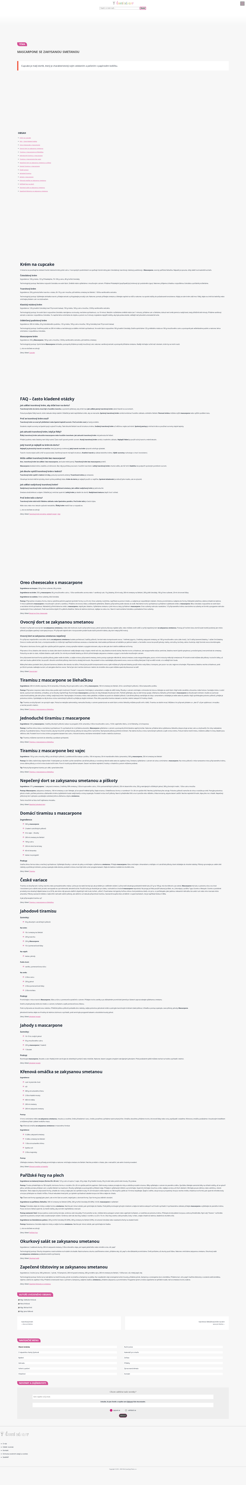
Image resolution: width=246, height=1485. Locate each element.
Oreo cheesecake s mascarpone (30, 145)
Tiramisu (32, 871)
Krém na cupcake (25, 138)
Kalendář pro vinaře (131, 1352)
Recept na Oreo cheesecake (38, 613)
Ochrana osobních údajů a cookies (15, 1454)
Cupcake (32, 353)
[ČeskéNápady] (123, 5)
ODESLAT (123, 1415)
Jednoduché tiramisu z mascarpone (31, 156)
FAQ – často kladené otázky (28, 141)
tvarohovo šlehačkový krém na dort (212, 1322)
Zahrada (21, 1363)
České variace (24, 170)
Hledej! (143, 8)
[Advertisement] (57, 25)
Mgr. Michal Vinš (26, 1307)
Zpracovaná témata (131, 1368)
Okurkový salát (34, 1258)
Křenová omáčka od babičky (38, 1167)
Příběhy (127, 1363)
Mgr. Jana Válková (26, 1311)
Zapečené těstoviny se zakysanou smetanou (34, 191)
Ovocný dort (33, 671)
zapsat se (116, 1410)
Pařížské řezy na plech (27, 184)
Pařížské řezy (33, 1233)
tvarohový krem (27, 1322)
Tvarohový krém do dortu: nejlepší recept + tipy (44, 514)
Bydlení (21, 1358)
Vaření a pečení (24, 1368)
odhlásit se (132, 1410)
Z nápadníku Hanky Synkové (28, 1352)
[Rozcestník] (242, 3)
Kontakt (127, 1374)
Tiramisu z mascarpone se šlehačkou (31, 152)
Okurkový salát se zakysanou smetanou (32, 188)
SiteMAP (6, 1457)
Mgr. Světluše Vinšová (28, 1300)
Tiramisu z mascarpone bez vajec (30, 159)
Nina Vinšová (25, 1304)
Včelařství (21, 1374)
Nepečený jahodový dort (37, 804)
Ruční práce (128, 1347)
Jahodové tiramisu (25, 173)
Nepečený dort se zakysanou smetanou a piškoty (35, 163)
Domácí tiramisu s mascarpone (30, 166)
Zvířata (126, 1358)
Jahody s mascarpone (26, 177)
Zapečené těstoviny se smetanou (40, 1284)
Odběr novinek (8, 1447)
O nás (5, 1444)
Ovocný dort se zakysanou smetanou (31, 148)
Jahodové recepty (34, 1017)
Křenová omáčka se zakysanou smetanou (33, 180)
